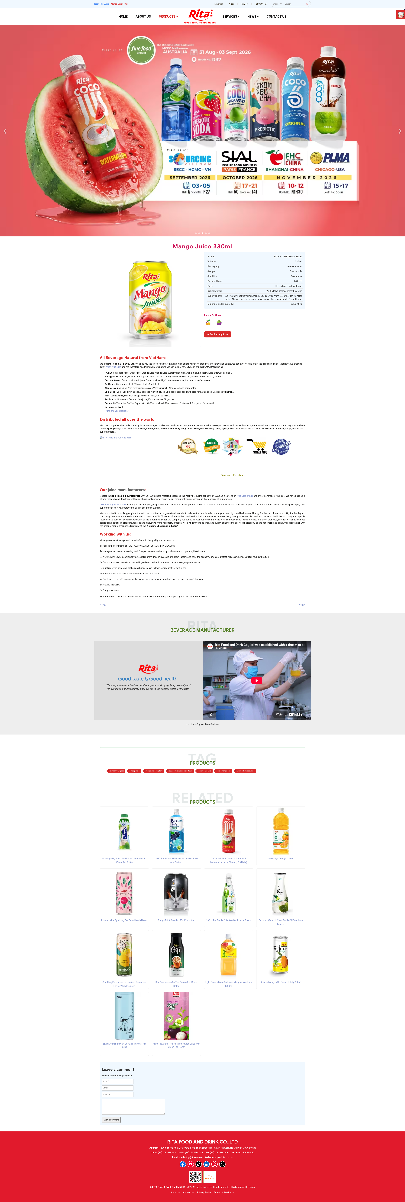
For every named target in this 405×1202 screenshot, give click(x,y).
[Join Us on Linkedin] (206, 1164)
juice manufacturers (126, 489)
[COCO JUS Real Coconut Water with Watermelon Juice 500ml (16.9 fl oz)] (228, 831)
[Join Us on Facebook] (183, 1164)
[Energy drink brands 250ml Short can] (176, 893)
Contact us (188, 1192)
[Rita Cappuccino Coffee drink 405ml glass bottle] (176, 955)
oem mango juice (205, 771)
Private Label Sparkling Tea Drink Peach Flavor (124, 920)
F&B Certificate (261, 4)
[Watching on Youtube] (191, 1164)
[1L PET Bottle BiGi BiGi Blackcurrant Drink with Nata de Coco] (176, 831)
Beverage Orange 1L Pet (281, 858)
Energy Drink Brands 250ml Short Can (176, 920)
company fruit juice (117, 771)
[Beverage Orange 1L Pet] (280, 831)
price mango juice (224, 771)
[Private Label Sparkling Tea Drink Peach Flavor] (124, 893)
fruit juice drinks (245, 496)
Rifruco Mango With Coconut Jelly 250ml (281, 982)
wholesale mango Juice (245, 771)
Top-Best (244, 4)
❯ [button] (400, 131)
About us (175, 1192)
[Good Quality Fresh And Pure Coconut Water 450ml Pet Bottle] (124, 831)
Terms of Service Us (224, 1192)
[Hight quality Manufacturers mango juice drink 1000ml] (228, 955)
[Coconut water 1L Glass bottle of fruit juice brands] (280, 893)
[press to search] (307, 4)
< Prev (103, 605)
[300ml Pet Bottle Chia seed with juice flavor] (228, 893)
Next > (302, 605)
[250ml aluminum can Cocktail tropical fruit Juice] (124, 1016)
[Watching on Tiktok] (198, 1164)
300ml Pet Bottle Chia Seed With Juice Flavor (228, 920)
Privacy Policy (204, 1192)
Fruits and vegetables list (117, 411)
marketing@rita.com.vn (191, 1157)
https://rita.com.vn (224, 1157)
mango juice (134, 771)
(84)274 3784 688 (167, 1152)
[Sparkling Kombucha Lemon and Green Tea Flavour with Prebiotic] (124, 955)
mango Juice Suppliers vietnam (180, 771)
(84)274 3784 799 (219, 1152)
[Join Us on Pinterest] (214, 1164)
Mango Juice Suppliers (154, 771)
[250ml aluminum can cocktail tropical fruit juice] (208, 322)
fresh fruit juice (113, 367)
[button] (196, 233)
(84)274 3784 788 (194, 1152)
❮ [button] (5, 131)
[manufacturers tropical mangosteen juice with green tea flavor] (219, 322)
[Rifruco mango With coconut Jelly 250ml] (280, 955)
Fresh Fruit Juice (101, 4)
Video (231, 4)
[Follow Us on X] (222, 1164)
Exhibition (218, 4)
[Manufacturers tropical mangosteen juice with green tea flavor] (176, 1016)
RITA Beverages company (113, 504)
